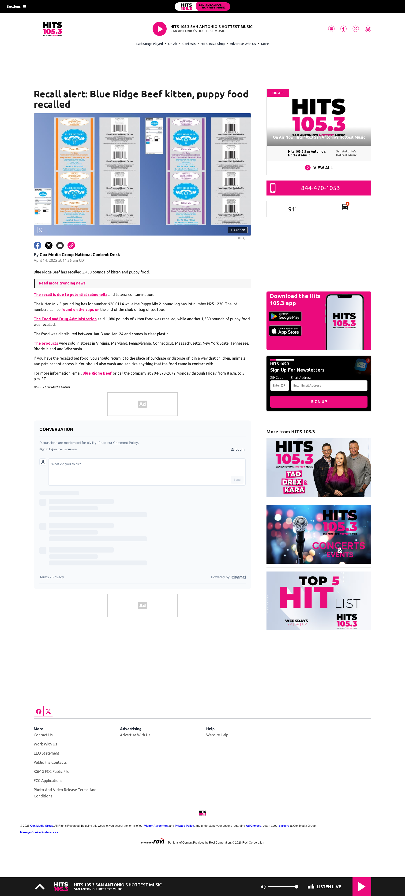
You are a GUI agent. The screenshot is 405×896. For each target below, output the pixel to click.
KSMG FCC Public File (51, 771)
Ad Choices (253, 825)
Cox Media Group (41, 825)
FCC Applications (48, 780)
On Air (172, 44)
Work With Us (45, 744)
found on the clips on (80, 309)
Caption (238, 230)
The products (46, 343)
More (265, 44)
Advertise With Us (243, 44)
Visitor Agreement (156, 825)
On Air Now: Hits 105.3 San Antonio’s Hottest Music (319, 137)
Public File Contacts (50, 762)
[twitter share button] (48, 245)
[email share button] (60, 245)
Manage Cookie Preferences (39, 832)
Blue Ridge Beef (97, 373)
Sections (14, 6)
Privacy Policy (184, 825)
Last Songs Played (149, 44)
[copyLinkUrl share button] (71, 245)
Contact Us (43, 735)
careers (284, 825)
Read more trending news (62, 283)
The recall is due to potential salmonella (70, 294)
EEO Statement (46, 753)
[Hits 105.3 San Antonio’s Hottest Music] (202, 6)
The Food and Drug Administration (65, 319)
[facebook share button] (37, 245)
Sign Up (319, 401)
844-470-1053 (320, 187)
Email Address (301, 378)
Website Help (217, 735)
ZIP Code (276, 378)
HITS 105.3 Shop (213, 44)
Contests (189, 44)
